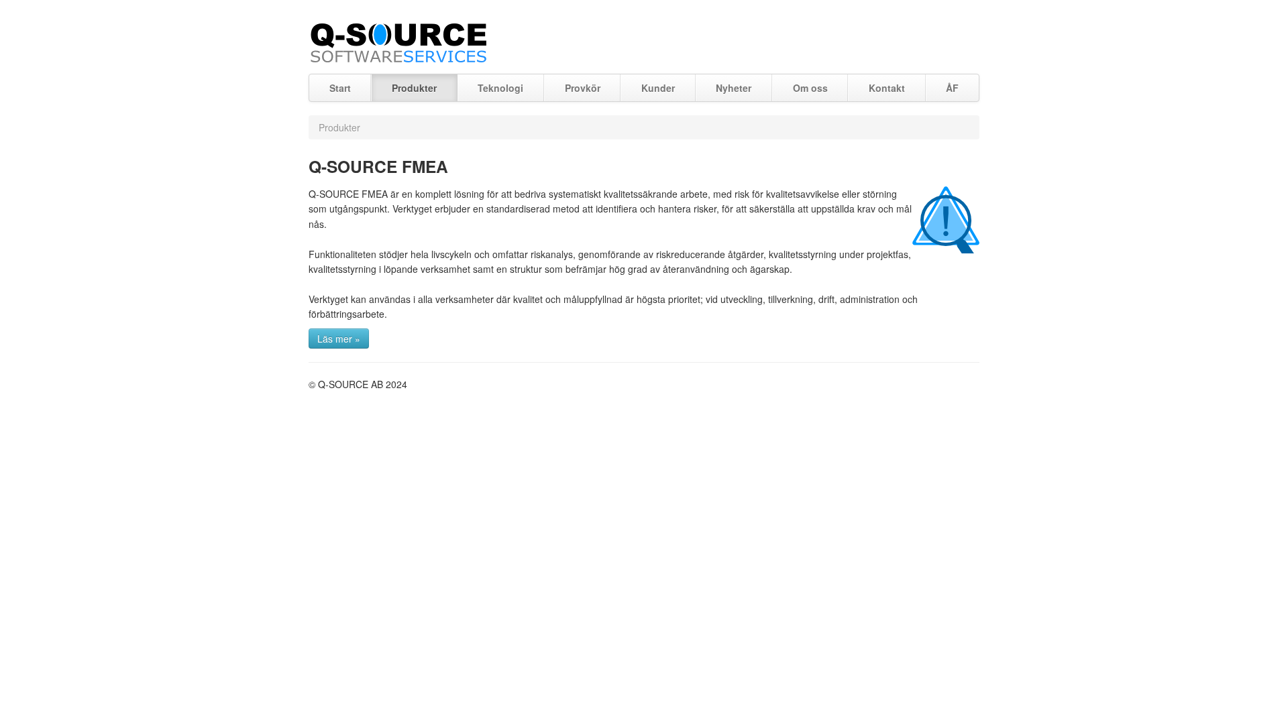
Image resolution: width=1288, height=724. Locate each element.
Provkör (582, 88)
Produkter (414, 88)
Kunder (658, 88)
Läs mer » (338, 338)
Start (340, 88)
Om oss (810, 88)
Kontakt (887, 88)
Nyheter (733, 88)
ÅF (952, 88)
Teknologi (500, 88)
